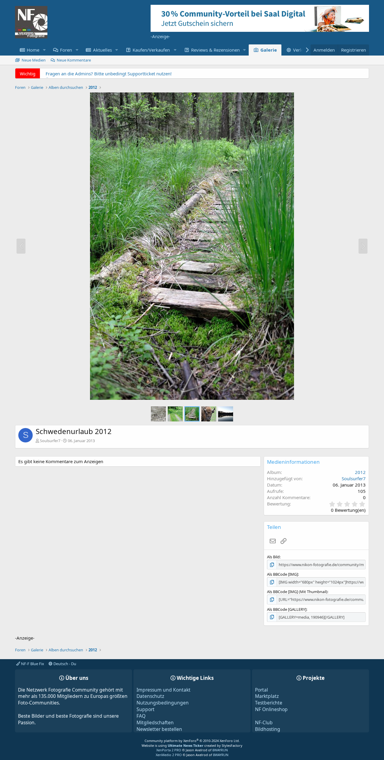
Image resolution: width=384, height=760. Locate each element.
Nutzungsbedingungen (162, 702)
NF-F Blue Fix (32, 663)
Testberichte (268, 702)
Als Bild (273, 556)
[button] (44, 50)
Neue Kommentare (74, 60)
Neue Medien (34, 60)
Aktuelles (102, 50)
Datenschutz (150, 696)
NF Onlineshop (271, 709)
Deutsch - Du (64, 663)
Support (145, 709)
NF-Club (264, 722)
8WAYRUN (220, 750)
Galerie (268, 50)
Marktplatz (267, 696)
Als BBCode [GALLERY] (286, 609)
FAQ (141, 716)
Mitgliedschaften (155, 722)
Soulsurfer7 (50, 440)
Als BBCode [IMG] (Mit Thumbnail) (297, 591)
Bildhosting (267, 729)
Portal (261, 689)
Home (33, 50)
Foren (66, 50)
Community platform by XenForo (192, 740)
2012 (360, 472)
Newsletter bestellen (159, 729)
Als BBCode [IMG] (282, 574)
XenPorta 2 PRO (168, 750)
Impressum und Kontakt (163, 689)
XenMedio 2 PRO (169, 754)
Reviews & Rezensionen (215, 50)
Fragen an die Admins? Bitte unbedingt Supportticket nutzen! (109, 74)
